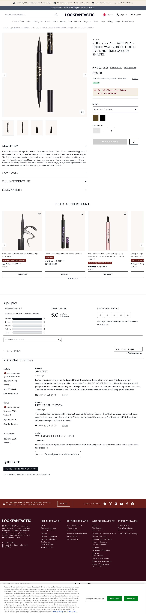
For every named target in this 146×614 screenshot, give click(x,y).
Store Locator (123, 525)
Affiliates (95, 547)
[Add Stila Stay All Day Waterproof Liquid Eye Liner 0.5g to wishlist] (39, 214)
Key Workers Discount (100, 559)
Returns (44, 534)
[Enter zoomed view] (82, 112)
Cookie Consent (8, 542)
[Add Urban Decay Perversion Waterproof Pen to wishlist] (82, 214)
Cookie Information (74, 531)
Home (5, 28)
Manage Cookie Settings (95, 598)
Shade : (96, 104)
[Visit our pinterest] (132, 504)
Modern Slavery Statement (77, 534)
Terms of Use (71, 612)
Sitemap (95, 553)
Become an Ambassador (102, 561)
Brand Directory (98, 531)
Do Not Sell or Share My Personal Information (15, 546)
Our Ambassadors (99, 545)
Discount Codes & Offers (102, 539)
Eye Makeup (15, 28)
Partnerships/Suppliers (101, 550)
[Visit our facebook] (105, 504)
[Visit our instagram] (116, 504)
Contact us (45, 542)
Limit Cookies (114, 598)
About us (95, 525)
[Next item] (142, 245)
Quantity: (98, 126)
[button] (115, 62)
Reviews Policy (72, 539)
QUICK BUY (22, 274)
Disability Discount (99, 542)
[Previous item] (4, 245)
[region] (73, 599)
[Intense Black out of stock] (103, 118)
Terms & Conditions (74, 525)
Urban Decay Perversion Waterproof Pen (63, 254)
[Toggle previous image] (4, 75)
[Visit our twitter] (110, 504)
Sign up (63, 504)
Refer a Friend (97, 556)
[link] (121, 14)
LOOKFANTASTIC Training (127, 534)
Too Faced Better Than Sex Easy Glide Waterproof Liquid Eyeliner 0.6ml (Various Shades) (107, 256)
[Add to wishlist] (133, 142)
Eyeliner (26, 28)
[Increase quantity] (111, 130)
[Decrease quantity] (96, 130)
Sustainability (72, 536)
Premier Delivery (47, 545)
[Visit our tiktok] (127, 504)
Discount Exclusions (48, 531)
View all (135, 79)
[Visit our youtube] (121, 504)
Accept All (131, 598)
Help (43, 525)
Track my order (47, 547)
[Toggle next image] (85, 75)
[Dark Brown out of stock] (96, 118)
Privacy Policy (72, 528)
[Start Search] (56, 14)
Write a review (116, 68)
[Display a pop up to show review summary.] (21, 264)
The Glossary (97, 528)
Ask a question (130, 68)
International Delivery (49, 539)
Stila (96, 39)
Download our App (48, 528)
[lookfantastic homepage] (79, 14)
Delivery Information (49, 536)
